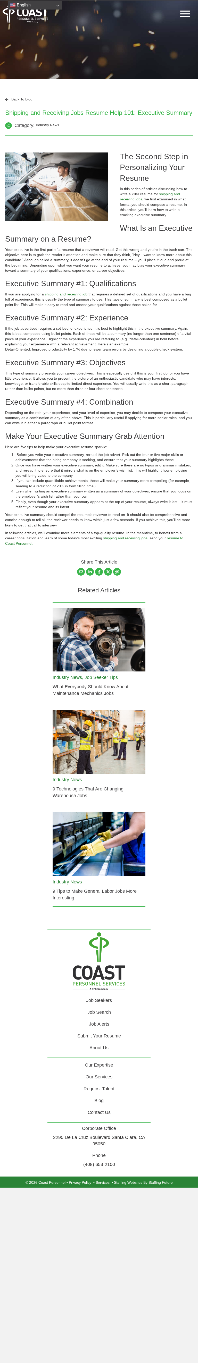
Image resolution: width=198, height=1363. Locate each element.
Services (103, 1182)
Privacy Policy (80, 1182)
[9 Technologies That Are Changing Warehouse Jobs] (99, 741)
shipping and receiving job (66, 294)
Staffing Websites (128, 1182)
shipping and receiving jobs (125, 538)
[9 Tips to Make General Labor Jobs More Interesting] (99, 844)
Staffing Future (160, 1182)
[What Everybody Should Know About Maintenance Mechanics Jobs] (99, 639)
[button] (184, 14)
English (23, 5)
